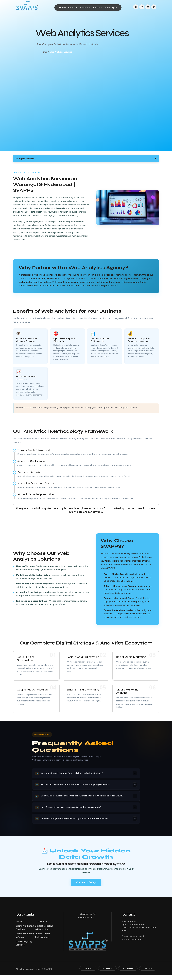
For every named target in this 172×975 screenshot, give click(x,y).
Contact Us (41, 921)
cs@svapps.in (135, 939)
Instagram (128, 968)
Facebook (107, 968)
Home (62, 7)
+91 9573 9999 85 (137, 936)
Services (84, 7)
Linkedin (88, 968)
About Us (72, 7)
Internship (110, 7)
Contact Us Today (86, 882)
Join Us (96, 7)
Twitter (148, 968)
